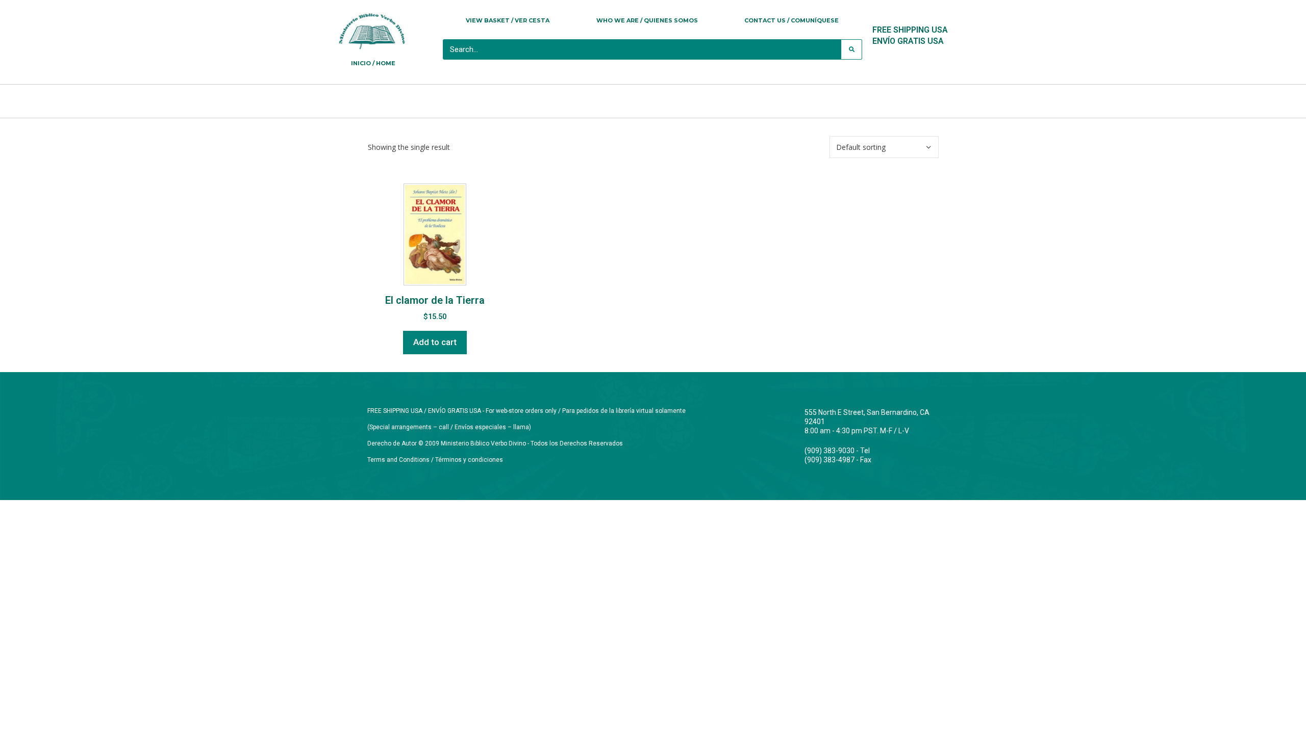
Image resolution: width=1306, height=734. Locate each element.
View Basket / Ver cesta (507, 20)
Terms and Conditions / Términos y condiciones (435, 459)
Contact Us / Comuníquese (791, 20)
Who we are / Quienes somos (647, 20)
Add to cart (435, 342)
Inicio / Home (373, 63)
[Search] (851, 49)
